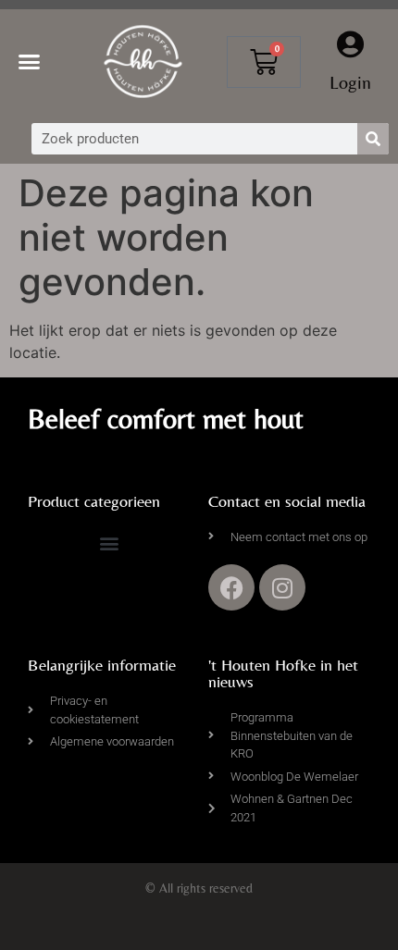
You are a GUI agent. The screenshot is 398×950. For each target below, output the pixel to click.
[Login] (350, 44)
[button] (29, 62)
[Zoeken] (373, 138)
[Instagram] (282, 587)
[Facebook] (231, 587)
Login (350, 82)
